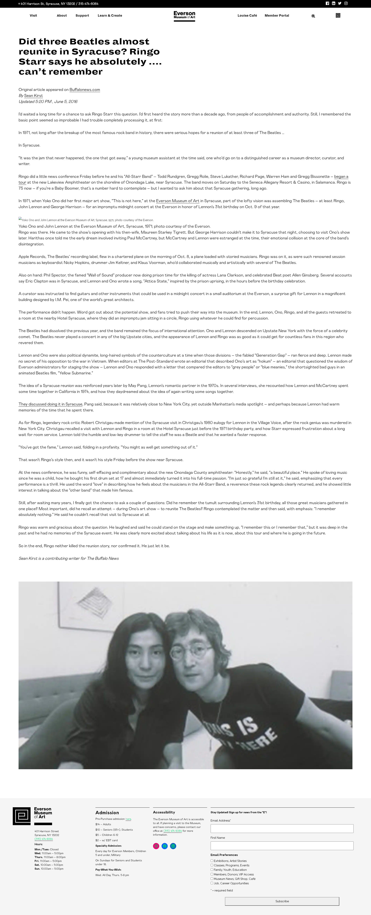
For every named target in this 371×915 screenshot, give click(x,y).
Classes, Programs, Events (231, 865)
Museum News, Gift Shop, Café (234, 879)
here (128, 819)
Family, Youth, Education (230, 870)
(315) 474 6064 (44, 839)
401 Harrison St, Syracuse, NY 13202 (48, 3)
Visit (33, 15)
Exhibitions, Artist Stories (230, 861)
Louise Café (247, 15)
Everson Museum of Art (177, 201)
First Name (218, 838)
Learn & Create (110, 15)
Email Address (221, 820)
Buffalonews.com (85, 90)
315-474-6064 (88, 3)
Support (82, 15)
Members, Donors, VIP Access (234, 874)
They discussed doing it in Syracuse (50, 404)
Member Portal (277, 15)
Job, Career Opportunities (231, 883)
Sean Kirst (33, 96)
